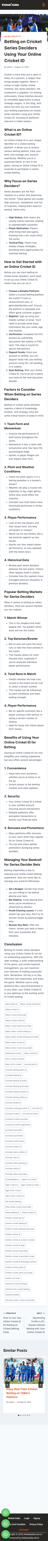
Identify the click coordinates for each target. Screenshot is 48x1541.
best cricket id (12, 1009)
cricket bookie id (13, 1103)
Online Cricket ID (12, 36)
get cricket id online (30, 1185)
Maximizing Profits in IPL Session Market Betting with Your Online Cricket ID (36, 1322)
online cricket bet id (14, 1218)
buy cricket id (30, 1053)
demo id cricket (29, 1179)
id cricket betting (13, 1201)
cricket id (36, 1108)
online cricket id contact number (19, 1240)
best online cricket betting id (18, 1031)
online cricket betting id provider (19, 1229)
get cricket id (11, 1185)
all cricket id (11, 1004)
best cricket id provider (15, 1015)
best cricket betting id (30, 1004)
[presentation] (24, 1370)
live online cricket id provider (18, 1207)
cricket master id (13, 1147)
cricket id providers (14, 1136)
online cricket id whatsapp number (20, 1262)
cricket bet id (31, 1064)
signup (36, 1518)
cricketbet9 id (11, 1179)
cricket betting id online (16, 1081)
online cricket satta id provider (19, 1273)
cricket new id (12, 1157)
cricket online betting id (16, 1163)
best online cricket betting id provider (22, 1037)
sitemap (24, 1530)
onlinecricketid (12, 1295)
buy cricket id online (14, 1059)
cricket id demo (12, 1114)
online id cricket (12, 1278)
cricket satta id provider (16, 1174)
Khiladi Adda (14, 1518)
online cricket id (12, 1234)
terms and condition (15, 1524)
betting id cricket (13, 1053)
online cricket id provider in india (19, 1256)
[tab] (18, 1415)
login (26, 1518)
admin (9, 67)
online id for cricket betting (17, 1289)
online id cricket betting (16, 1284)
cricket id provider (13, 1130)
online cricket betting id (16, 1223)
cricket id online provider (16, 1119)
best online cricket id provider (18, 1048)
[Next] (40, 1385)
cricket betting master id (16, 1092)
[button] (44, 5)
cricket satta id (12, 1168)
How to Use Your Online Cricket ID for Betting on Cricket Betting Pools (12, 1322)
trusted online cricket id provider (19, 1300)
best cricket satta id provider (18, 1026)
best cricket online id (14, 1020)
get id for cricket (13, 1190)
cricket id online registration (17, 1125)
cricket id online (30, 1114)
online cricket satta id (15, 1267)
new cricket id (28, 1212)
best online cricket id (14, 1042)
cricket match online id (15, 1152)
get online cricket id (14, 1196)
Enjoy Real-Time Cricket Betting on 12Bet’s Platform (21, 1393)
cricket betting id (13, 1075)
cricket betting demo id (15, 1070)
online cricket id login (15, 1245)
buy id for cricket (13, 1064)
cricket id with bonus (14, 1141)
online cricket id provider (16, 1251)
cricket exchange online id (17, 1108)
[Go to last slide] (7, 1385)
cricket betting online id (16, 1097)
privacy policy (36, 1524)
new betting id (12, 1212)
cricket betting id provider (17, 1086)
